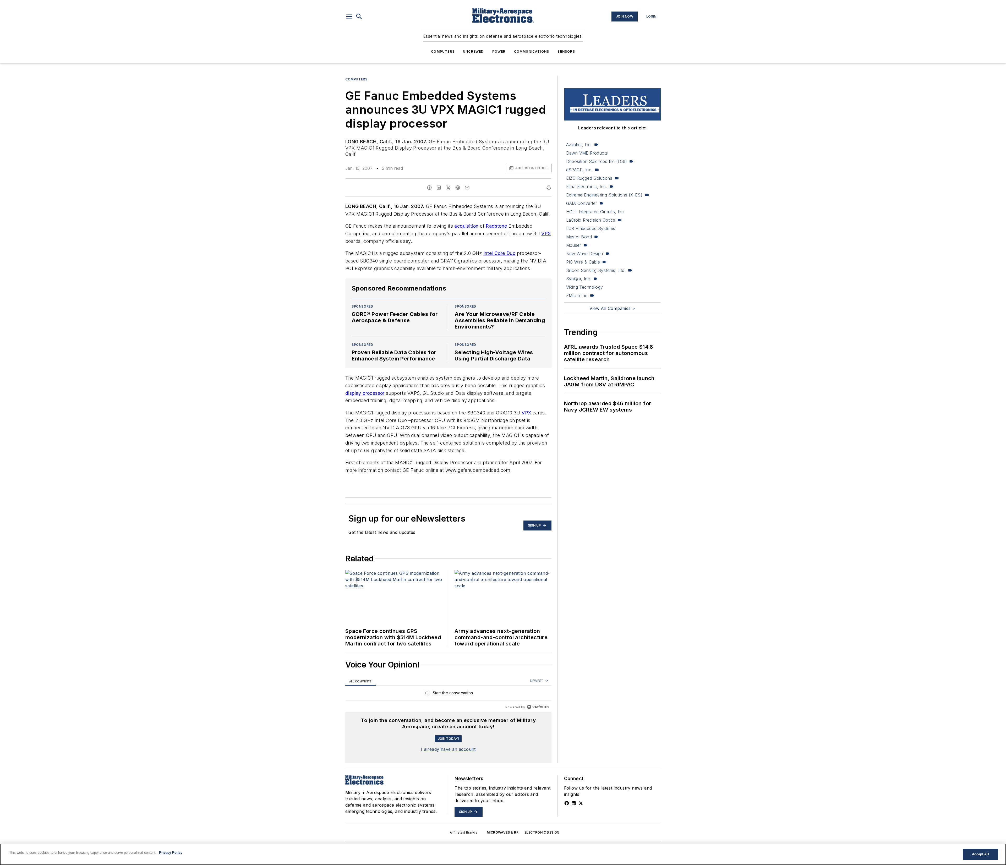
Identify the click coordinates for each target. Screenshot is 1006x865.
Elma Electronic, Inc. (586, 186)
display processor (365, 393)
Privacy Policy (170, 853)
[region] (448, 694)
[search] (359, 16)
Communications (531, 51)
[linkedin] (438, 187)
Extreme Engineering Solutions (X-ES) (604, 195)
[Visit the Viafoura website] (538, 707)
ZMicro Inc (577, 295)
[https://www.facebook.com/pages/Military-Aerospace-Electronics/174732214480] (566, 803)
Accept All (980, 854)
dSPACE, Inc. (579, 169)
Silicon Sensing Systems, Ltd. (596, 270)
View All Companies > (612, 308)
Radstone (496, 226)
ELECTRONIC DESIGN (541, 832)
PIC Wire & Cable (583, 262)
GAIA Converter (581, 203)
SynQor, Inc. (578, 278)
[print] (548, 187)
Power (499, 51)
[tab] (360, 681)
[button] (349, 16)
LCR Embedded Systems (590, 228)
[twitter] (448, 187)
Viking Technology (584, 287)
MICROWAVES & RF (502, 832)
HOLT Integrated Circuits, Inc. (595, 211)
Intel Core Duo (499, 253)
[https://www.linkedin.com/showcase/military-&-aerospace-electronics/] (573, 803)
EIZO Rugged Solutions (589, 178)
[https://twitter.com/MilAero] (580, 803)
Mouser (573, 245)
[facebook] (429, 187)
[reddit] (457, 187)
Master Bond (579, 236)
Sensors (566, 51)
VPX (546, 233)
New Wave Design (584, 253)
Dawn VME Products (587, 153)
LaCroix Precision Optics (590, 220)
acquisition (466, 226)
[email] (467, 187)
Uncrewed (473, 51)
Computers (443, 51)
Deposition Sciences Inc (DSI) (596, 161)
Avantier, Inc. (579, 144)
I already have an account (448, 749)
